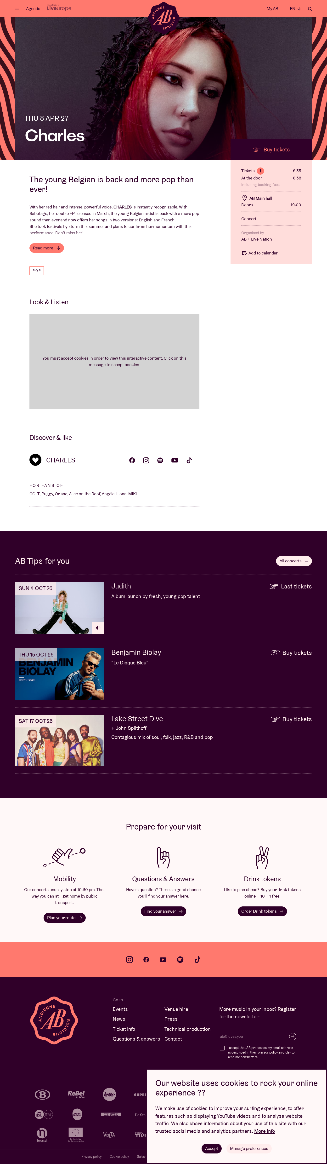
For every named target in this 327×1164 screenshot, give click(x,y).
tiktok (197, 959)
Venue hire (176, 1009)
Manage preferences (249, 1148)
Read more (43, 248)
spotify (180, 959)
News (119, 1019)
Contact (173, 1039)
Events (120, 1009)
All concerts (291, 561)
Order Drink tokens (259, 911)
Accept (211, 1148)
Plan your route (61, 917)
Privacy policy (91, 1156)
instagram (129, 959)
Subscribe (292, 1036)
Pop (37, 271)
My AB (272, 8)
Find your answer (160, 911)
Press (171, 1019)
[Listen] (98, 628)
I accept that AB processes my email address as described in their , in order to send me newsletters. (261, 1052)
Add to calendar (263, 253)
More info (264, 1131)
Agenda (33, 8)
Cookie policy (119, 1156)
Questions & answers (136, 1039)
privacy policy (268, 1052)
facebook (146, 959)
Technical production (187, 1029)
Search (310, 9)
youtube (163, 959)
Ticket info (124, 1029)
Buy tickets (276, 149)
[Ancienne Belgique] (163, 18)
